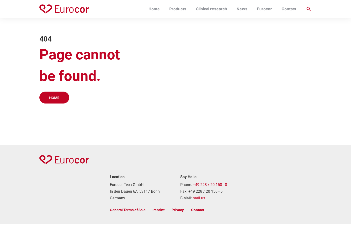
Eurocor (264, 8)
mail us (199, 198)
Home (154, 8)
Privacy (178, 210)
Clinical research (211, 8)
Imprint (159, 210)
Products (177, 8)
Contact (289, 8)
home (54, 98)
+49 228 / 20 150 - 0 (210, 184)
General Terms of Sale (127, 210)
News (242, 8)
